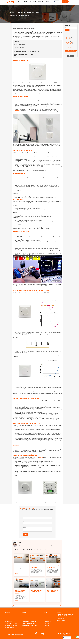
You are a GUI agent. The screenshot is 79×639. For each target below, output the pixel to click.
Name (24, 516)
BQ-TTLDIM (41, 457)
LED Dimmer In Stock (8, 615)
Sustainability (47, 625)
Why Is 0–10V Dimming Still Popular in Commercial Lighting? (20, 592)
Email (24, 521)
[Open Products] (27, 1)
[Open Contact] (50, 1)
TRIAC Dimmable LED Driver (10, 621)
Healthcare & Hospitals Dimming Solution (29, 625)
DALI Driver (68, 37)
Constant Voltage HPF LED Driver (11, 623)
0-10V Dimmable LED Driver (10, 619)
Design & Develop (48, 621)
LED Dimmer (68, 39)
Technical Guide (69, 43)
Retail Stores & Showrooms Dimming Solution (30, 619)
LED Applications (69, 38)
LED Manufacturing (48, 615)
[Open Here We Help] (44, 1)
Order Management (48, 617)
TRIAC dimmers (45, 27)
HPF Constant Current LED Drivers (11, 625)
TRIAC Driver (68, 47)
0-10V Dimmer (68, 35)
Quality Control (47, 619)
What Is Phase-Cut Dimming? (20, 565)
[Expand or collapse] (61, 41)
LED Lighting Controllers (9, 627)
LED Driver (68, 41)
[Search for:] (71, 28)
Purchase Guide (69, 42)
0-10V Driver (68, 36)
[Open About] (21, 1)
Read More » (17, 573)
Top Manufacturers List (70, 44)
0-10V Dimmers (17, 110)
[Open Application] (35, 1)
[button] (68, 56)
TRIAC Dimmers (17, 103)
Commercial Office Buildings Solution (28, 617)
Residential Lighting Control (27, 615)
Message (24, 526)
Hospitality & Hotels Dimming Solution (29, 621)
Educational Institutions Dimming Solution (29, 623)
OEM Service (47, 623)
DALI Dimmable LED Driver (9, 617)
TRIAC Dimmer (27, 455)
